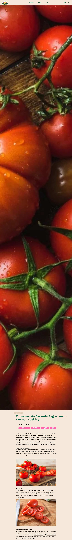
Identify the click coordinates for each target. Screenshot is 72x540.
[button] (69, 3)
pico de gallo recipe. (38, 455)
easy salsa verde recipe (27, 536)
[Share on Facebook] (19, 424)
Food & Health (35, 428)
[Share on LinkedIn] (21, 424)
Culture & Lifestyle (24, 428)
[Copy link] (28, 424)
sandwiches (27, 451)
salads (23, 451)
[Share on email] (26, 424)
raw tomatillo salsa (51, 534)
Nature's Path (45, 428)
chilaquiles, (26, 495)
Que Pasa (53, 428)
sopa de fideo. (34, 495)
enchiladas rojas (19, 495)
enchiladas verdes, (38, 534)
